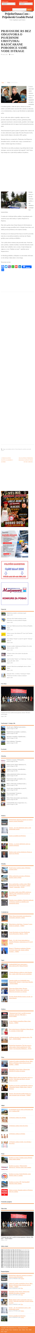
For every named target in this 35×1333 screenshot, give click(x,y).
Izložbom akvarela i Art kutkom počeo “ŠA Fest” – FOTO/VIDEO (20, 1038)
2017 (2, 1262)
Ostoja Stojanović (18, 449)
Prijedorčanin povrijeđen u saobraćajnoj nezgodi (16, 613)
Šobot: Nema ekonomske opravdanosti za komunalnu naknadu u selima (20, 916)
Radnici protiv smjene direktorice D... (17, 764)
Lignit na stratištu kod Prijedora (17, 835)
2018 (2, 1261)
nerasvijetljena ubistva (10, 449)
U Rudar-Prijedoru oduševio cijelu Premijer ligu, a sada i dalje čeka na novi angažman (20, 973)
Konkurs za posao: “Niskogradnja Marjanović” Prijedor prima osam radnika (20, 1166)
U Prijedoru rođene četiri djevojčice (18, 1125)
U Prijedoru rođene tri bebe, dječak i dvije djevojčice (17, 653)
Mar (9, 1250)
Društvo (22, 1278)
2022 (2, 1255)
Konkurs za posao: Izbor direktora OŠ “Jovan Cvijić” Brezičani (19, 633)
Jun (16, 1250)
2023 (2, 1254)
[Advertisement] (18, 25)
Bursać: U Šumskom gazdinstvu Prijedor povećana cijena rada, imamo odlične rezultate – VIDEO (20, 950)
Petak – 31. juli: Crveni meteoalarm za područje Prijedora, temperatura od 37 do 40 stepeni (21, 941)
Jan (5, 1250)
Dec (28, 1251)
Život (22, 1288)
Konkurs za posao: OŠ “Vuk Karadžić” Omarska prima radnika (19, 1182)
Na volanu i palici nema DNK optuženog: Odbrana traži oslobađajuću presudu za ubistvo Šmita (20, 893)
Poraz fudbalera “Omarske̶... (14, 741)
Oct (24, 1251)
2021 (2, 1257)
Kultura (23, 1329)
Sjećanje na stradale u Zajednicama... (16, 736)
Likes (3, 82)
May (14, 1250)
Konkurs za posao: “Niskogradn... (16, 759)
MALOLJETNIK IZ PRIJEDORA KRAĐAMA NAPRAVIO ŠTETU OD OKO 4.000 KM (26, 460)
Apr (11, 1250)
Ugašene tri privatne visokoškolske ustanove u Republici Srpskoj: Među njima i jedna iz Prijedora (21, 1087)
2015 (2, 1265)
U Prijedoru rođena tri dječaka (17, 1133)
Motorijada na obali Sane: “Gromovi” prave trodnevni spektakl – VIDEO (20, 924)
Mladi (30, 1329)
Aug (20, 1250)
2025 (2, 1251)
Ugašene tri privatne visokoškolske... (16, 769)
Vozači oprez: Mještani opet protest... (16, 727)
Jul (17, 1250)
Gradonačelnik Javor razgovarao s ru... (17, 802)
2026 (2, 1250)
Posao (10, 1329)
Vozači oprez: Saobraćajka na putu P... (17, 788)
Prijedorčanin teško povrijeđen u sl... (16, 779)
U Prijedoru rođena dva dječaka (17, 1117)
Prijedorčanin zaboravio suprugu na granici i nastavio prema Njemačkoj (21, 820)
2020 (2, 1258)
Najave (5, 1331)
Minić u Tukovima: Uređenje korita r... (17, 783)
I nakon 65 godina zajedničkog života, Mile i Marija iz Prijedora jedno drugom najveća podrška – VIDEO (21, 1063)
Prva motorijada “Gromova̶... (14, 793)
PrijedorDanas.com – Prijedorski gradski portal (17, 15)
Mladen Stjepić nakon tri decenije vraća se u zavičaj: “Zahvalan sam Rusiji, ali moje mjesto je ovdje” (21, 1079)
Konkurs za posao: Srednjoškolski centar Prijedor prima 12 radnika (20, 1174)
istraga (4, 449)
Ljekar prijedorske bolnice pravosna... (17, 774)
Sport (20, 1329)
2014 (2, 1267)
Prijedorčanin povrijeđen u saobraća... (17, 732)
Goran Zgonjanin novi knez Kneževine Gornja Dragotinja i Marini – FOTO (19, 932)
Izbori (2, 1331)
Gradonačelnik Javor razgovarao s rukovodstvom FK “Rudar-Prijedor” (18, 964)
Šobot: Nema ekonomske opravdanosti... (17, 798)
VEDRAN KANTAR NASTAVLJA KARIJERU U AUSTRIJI (7, 460)
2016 (2, 1264)
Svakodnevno (15, 1329)
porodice (24, 449)
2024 (2, 1252)
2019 (2, 1260)
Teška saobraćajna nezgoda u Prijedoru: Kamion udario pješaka (19, 876)
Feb (7, 1250)
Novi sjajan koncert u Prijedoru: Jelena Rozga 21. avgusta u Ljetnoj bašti (21, 1029)
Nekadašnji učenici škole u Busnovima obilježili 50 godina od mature (19, 1070)
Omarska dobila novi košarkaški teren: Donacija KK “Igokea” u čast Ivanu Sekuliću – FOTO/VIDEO (21, 982)
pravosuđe (29, 449)
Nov (26, 1251)
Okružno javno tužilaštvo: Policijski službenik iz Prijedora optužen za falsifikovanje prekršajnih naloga (21, 901)
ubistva (2, 450)
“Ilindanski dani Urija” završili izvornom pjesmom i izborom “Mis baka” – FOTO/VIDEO (20, 1014)
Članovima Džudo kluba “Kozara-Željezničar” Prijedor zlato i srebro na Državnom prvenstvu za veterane (19, 990)
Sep (22, 1251)
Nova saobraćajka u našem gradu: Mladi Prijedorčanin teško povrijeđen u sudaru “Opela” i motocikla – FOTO (19, 885)
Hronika (12, 54)
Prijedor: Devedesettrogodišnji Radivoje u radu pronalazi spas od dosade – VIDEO (20, 1094)
